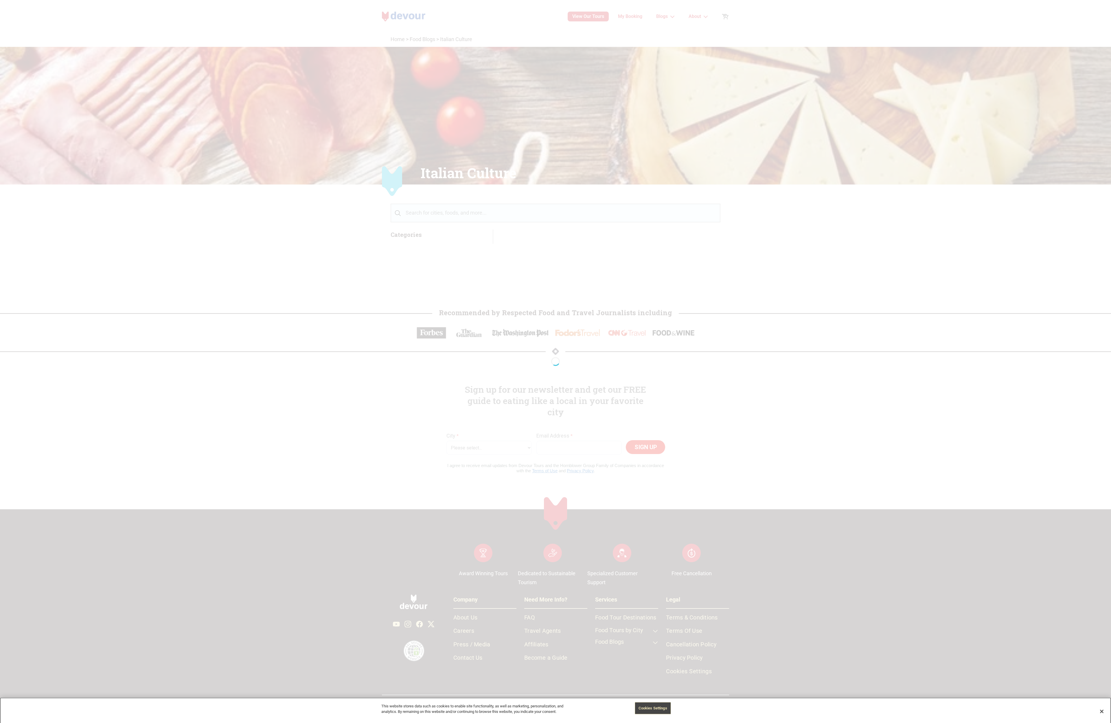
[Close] (1101, 711)
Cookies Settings (653, 708)
